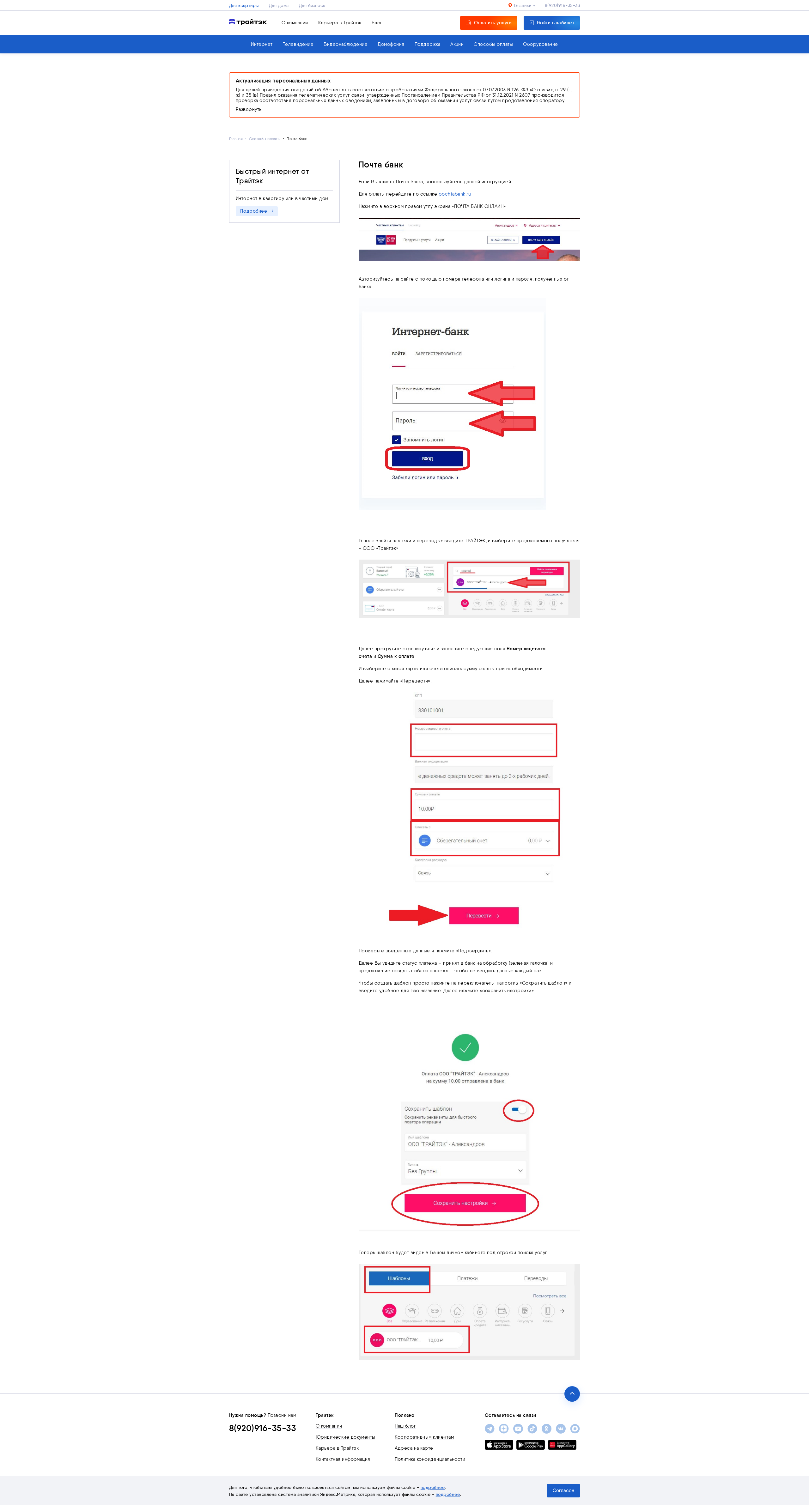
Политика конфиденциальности (430, 1459)
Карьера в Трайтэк (340, 23)
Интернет (262, 44)
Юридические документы (345, 1437)
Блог (377, 23)
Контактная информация (343, 1459)
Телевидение (298, 44)
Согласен (563, 1490)
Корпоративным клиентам (424, 1437)
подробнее (433, 1487)
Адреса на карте (414, 1448)
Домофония (391, 44)
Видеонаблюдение (346, 44)
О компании (295, 23)
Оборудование (540, 44)
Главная (236, 138)
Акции (457, 44)
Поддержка (427, 44)
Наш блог (405, 1426)
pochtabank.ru (455, 194)
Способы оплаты (493, 44)
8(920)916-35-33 (562, 5)
